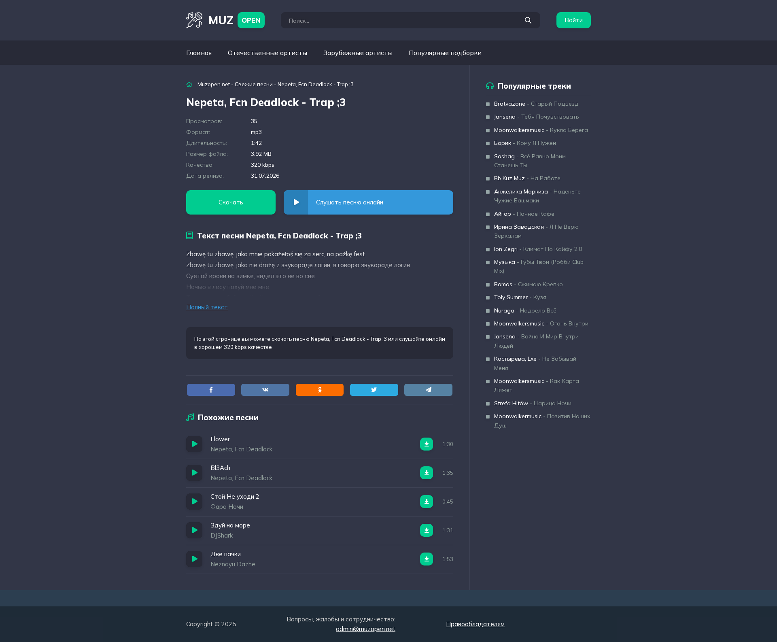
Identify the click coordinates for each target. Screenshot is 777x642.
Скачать (231, 202)
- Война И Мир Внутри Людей (536, 341)
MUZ (234, 20)
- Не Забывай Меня (535, 363)
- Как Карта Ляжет (536, 385)
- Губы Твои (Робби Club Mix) (539, 266)
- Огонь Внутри (541, 323)
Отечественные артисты (267, 53)
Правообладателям (475, 624)
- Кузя (520, 297)
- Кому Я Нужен (525, 143)
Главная (199, 53)
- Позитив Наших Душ (542, 420)
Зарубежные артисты (358, 53)
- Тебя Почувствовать (536, 116)
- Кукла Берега (541, 130)
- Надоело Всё (525, 310)
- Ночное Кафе (524, 213)
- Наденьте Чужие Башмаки (537, 196)
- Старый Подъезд (536, 103)
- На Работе (527, 178)
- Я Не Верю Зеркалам (536, 231)
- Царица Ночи (532, 403)
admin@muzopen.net (365, 629)
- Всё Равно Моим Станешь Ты (530, 161)
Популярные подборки (445, 53)
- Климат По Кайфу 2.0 (538, 249)
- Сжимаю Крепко (528, 284)
